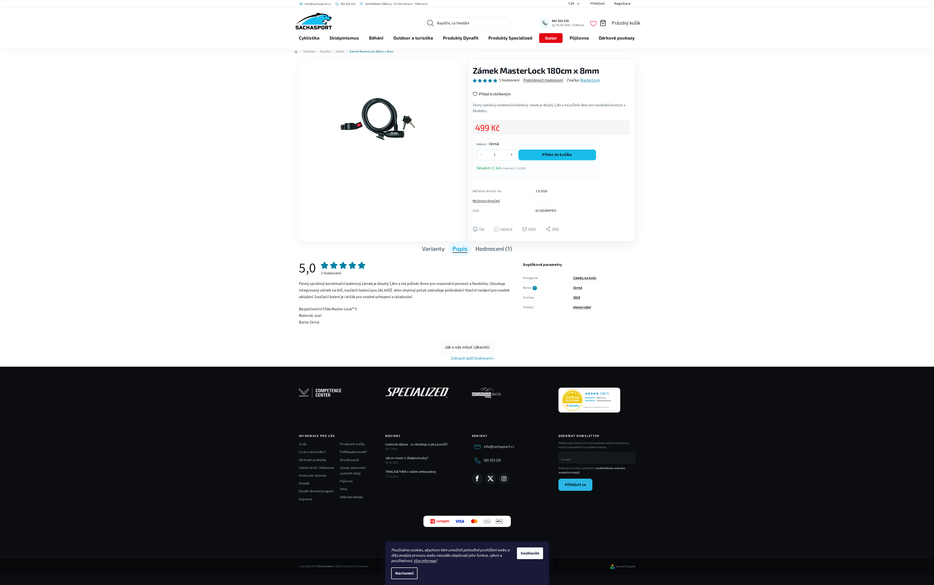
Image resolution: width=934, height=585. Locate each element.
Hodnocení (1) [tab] (493, 248)
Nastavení (404, 573)
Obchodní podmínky (312, 460)
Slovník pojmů (349, 460)
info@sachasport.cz (499, 446)
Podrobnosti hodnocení (543, 80)
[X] (490, 479)
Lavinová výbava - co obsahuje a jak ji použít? (416, 444)
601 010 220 (492, 460)
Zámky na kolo (584, 278)
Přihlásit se (575, 484)
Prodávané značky (352, 444)
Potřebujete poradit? (353, 452)
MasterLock (590, 80)
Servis (343, 489)
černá (577, 287)
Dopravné (305, 499)
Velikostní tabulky (351, 497)
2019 (576, 297)
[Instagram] (504, 479)
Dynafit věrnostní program (316, 491)
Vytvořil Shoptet (625, 567)
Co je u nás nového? (312, 452)
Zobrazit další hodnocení (471, 358)
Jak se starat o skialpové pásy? (406, 458)
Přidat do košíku (557, 154)
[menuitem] (309, 38)
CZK (571, 3)
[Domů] (296, 52)
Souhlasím (530, 553)
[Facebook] (477, 479)
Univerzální (582, 307)
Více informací (425, 561)
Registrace (622, 3)
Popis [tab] (460, 248)
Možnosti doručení (486, 201)
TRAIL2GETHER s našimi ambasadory (410, 472)
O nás (302, 444)
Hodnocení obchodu (312, 476)
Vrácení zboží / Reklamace (316, 468)
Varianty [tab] (433, 248)
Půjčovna (346, 481)
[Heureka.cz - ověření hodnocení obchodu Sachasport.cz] (589, 400)
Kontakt (304, 483)
